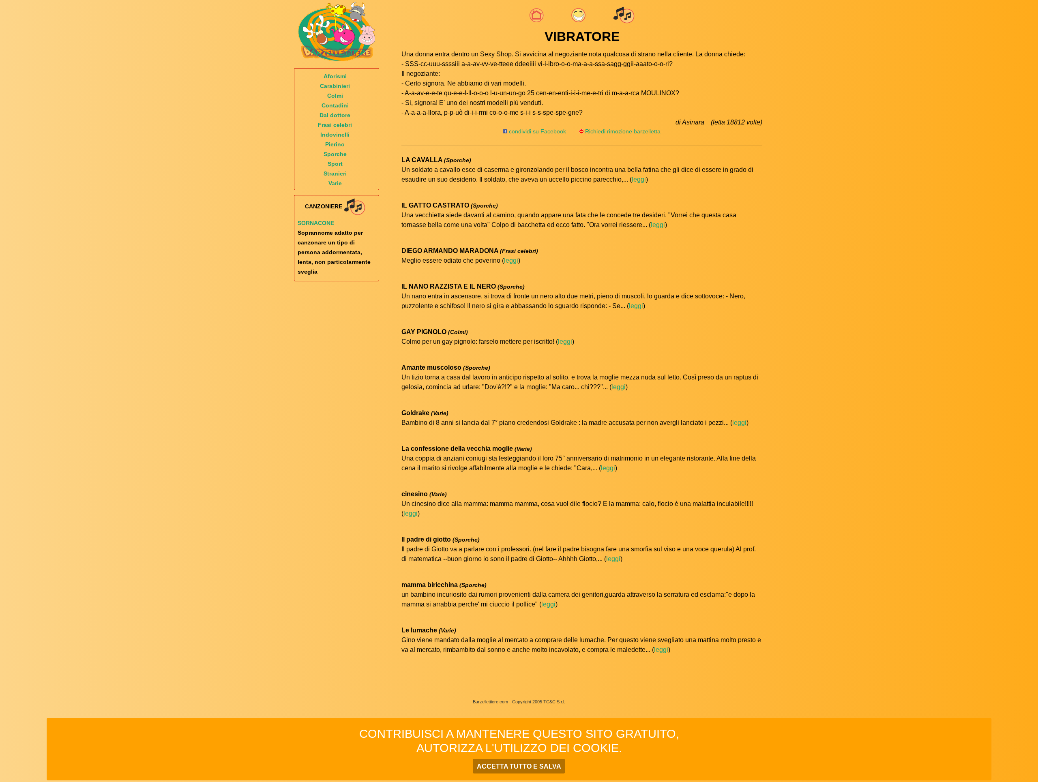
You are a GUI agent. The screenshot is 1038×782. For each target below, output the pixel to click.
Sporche (335, 154)
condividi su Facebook (536, 131)
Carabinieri (335, 86)
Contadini (335, 105)
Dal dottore (335, 115)
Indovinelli (335, 134)
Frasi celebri (335, 125)
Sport (335, 164)
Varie (335, 183)
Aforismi (335, 76)
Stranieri (335, 173)
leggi (639, 179)
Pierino (335, 144)
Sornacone (316, 223)
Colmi (335, 95)
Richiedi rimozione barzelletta (623, 131)
